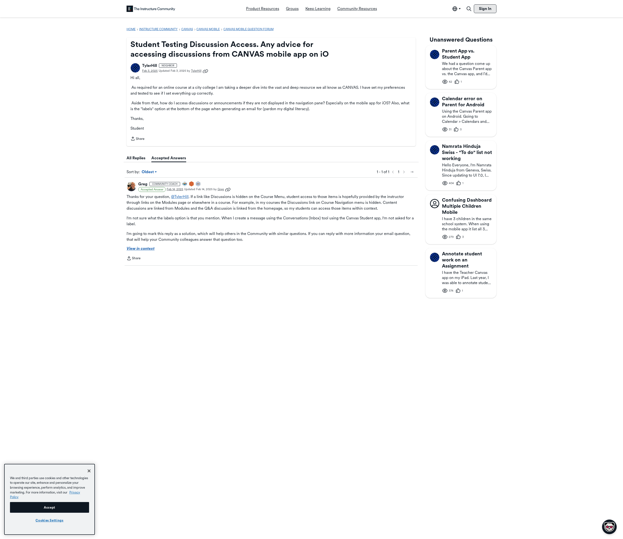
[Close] (89, 471)
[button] (135, 68)
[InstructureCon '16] (192, 184)
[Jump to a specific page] (412, 172)
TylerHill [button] (149, 65)
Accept (49, 507)
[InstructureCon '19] (198, 184)
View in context (141, 248)
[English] (151, 9)
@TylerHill (180, 196)
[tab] (136, 158)
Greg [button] (142, 184)
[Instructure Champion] (185, 184)
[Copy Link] (205, 71)
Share (137, 139)
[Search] (469, 8)
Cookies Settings (50, 520)
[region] (49, 499)
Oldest (148, 172)
